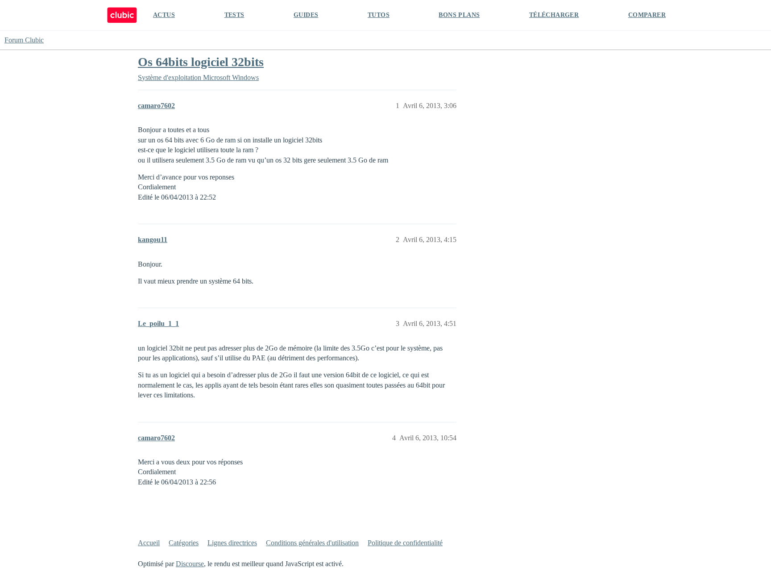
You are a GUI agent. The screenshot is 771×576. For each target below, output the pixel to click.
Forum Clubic (24, 40)
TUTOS (379, 15)
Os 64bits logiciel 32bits (201, 62)
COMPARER (647, 15)
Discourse (190, 564)
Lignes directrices (232, 543)
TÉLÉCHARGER (554, 15)
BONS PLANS (459, 15)
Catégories (184, 543)
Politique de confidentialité (405, 543)
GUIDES (306, 15)
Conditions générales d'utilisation (312, 543)
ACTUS (164, 15)
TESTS (234, 15)
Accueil (149, 543)
